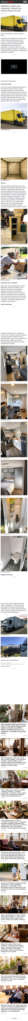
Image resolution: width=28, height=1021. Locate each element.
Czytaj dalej (14, 1018)
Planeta (7, 2)
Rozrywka (25, 735)
